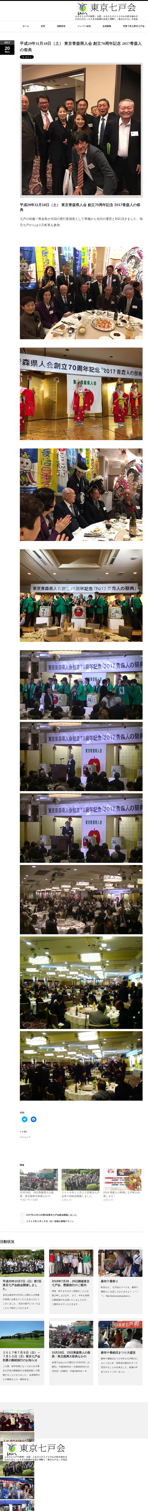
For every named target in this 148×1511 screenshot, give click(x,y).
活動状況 (61, 26)
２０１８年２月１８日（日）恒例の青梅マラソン (50, 1221)
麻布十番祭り (109, 1281)
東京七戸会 (11, 1498)
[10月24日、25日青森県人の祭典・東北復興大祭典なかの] (39, 1180)
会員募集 (107, 26)
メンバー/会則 (84, 26)
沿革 (43, 26)
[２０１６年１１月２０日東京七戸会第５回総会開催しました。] (81, 1180)
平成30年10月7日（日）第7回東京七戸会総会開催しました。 (22, 1285)
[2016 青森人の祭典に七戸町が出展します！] (122, 1180)
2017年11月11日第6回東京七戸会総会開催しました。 (52, 1215)
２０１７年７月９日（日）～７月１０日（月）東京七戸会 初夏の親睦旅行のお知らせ (21, 1356)
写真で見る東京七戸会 (134, 26)
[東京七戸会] (106, 18)
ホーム (26, 26)
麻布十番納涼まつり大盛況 (118, 1352)
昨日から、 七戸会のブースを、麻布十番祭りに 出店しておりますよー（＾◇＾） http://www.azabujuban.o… (119, 1291)
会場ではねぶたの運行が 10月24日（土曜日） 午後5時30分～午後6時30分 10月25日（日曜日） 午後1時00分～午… (71, 1366)
